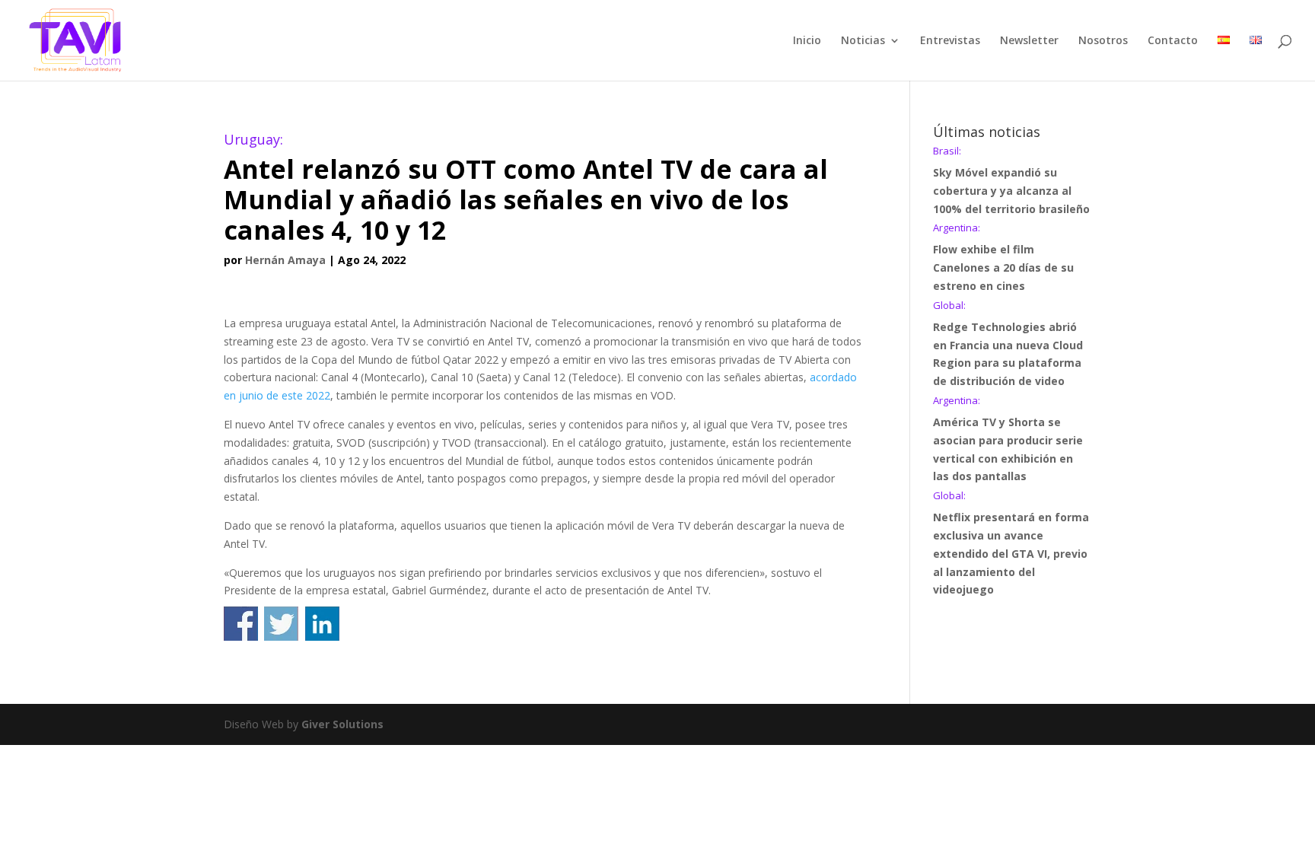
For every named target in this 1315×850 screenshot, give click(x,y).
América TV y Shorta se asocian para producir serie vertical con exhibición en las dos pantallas (1008, 439)
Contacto (1173, 41)
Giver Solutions (342, 724)
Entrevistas (950, 41)
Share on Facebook (241, 623)
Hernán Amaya (285, 260)
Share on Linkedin (322, 623)
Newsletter (1029, 41)
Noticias (863, 41)
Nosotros (1103, 41)
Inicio (807, 41)
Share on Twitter (281, 623)
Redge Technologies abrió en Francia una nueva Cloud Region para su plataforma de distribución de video (1008, 344)
